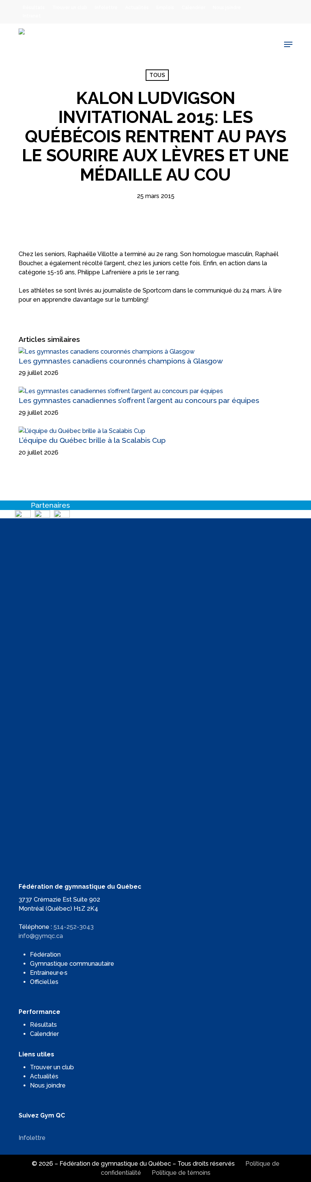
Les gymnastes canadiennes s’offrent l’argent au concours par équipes (139, 400)
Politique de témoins (181, 1172)
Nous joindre (48, 1085)
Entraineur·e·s (49, 972)
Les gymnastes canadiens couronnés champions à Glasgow (121, 361)
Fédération (45, 954)
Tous (157, 75)
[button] (288, 44)
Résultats (43, 1024)
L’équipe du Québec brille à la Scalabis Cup (92, 440)
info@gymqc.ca (41, 936)
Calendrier (44, 1033)
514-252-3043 (73, 926)
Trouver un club (52, 1067)
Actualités (44, 1076)
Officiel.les (44, 981)
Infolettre (32, 1137)
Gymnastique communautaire (72, 963)
